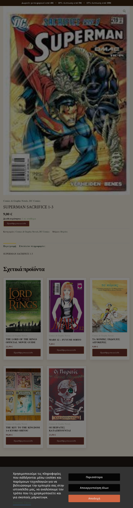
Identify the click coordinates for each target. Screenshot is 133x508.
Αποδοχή (94, 498)
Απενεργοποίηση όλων (94, 488)
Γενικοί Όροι (22, 502)
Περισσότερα (94, 477)
